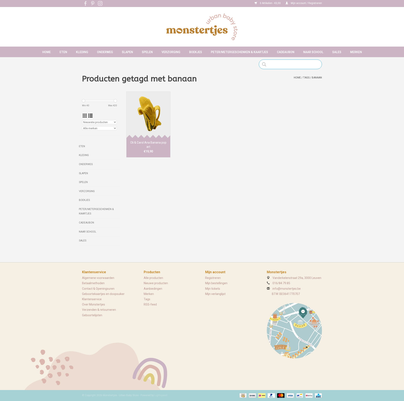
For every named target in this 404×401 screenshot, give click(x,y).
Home (46, 52)
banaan (317, 77)
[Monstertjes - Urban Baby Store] (202, 27)
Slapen (127, 52)
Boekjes (195, 52)
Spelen (147, 52)
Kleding (82, 52)
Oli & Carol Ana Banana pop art (148, 144)
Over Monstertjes (93, 304)
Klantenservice (92, 299)
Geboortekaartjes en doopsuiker (103, 294)
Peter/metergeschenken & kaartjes (239, 52)
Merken (356, 52)
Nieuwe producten (156, 283)
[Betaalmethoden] (242, 395)
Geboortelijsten (92, 315)
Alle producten (153, 278)
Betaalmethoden (93, 283)
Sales (336, 52)
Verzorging (171, 52)
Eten (63, 52)
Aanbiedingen (153, 288)
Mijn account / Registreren (306, 3)
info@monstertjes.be (286, 288)
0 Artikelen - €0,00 (270, 3)
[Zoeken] (265, 64)
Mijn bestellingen (216, 283)
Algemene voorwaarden (98, 278)
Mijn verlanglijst (215, 294)
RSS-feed (150, 304)
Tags (306, 77)
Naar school (313, 52)
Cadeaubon (285, 52)
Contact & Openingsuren (98, 288)
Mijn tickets (212, 288)
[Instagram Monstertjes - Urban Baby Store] (100, 3)
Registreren (213, 278)
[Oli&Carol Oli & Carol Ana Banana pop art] (148, 115)
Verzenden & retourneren (99, 309)
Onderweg (105, 52)
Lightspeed (160, 395)
